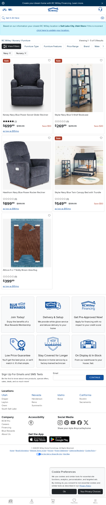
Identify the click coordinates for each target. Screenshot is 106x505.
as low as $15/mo (11, 131)
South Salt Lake (9, 408)
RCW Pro (6, 421)
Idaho (61, 395)
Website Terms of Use (38, 451)
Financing (6, 427)
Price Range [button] (73, 46)
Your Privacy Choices (90, 491)
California (85, 395)
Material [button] (98, 46)
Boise (60, 398)
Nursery (17, 40)
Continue (94, 377)
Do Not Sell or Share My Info (51, 454)
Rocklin (83, 398)
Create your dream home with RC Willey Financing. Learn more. (53, 3)
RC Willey (6, 40)
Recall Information (22, 451)
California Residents (76, 451)
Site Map (66, 454)
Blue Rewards (8, 430)
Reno (34, 402)
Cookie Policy (90, 451)
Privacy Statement (61, 451)
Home (12, 451)
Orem (4, 405)
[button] (15, 3)
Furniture (26, 40)
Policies (50, 451)
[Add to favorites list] (49, 60)
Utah (4, 395)
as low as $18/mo (11, 208)
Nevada (36, 395)
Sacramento (85, 402)
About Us (6, 434)
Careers (5, 424)
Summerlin (37, 405)
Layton (5, 402)
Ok (64, 491)
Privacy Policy (85, 486)
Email (55, 373)
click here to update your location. (53, 30)
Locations (8, 391)
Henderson (37, 398)
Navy (6, 53)
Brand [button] (86, 46)
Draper (5, 398)
